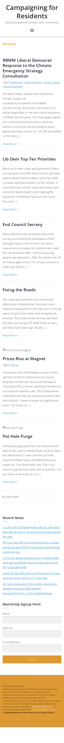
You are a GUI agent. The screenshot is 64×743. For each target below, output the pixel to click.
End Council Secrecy (22, 224)
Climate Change (51, 82)
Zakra (25, 737)
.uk (43, 709)
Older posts (12, 497)
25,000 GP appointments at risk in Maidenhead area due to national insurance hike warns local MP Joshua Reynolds (30, 562)
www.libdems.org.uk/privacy (42, 706)
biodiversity (16, 82)
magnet (15, 364)
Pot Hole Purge (17, 436)
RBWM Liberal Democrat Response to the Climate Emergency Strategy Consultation (27, 68)
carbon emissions (33, 82)
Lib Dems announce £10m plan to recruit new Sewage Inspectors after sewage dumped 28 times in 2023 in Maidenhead (30, 588)
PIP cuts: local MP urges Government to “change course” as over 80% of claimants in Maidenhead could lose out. (31, 547)
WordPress (38, 737)
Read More (9, 144)
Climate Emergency (13, 86)
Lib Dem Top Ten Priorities (29, 159)
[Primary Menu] (32, 30)
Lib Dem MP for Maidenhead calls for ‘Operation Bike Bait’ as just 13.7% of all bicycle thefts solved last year (32, 531)
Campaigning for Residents (32, 11)
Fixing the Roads (19, 289)
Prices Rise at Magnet (24, 358)
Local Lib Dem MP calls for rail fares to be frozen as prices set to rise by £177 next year (31, 575)
